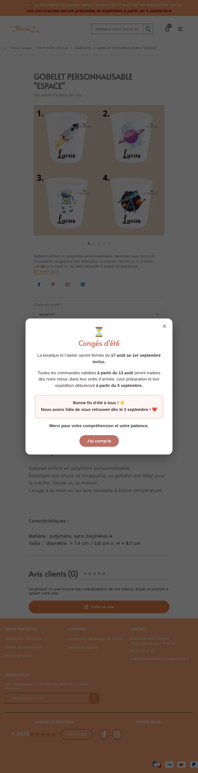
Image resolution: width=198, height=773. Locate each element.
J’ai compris (99, 441)
